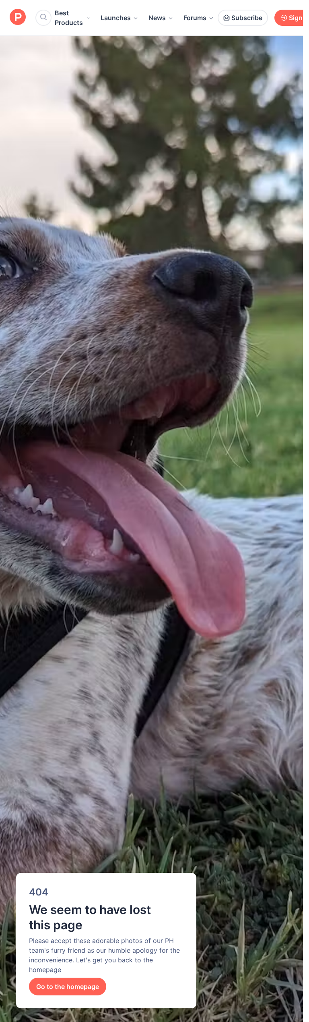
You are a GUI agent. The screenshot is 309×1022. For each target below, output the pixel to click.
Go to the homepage (67, 987)
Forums (194, 18)
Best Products (69, 18)
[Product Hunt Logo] (18, 17)
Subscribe (246, 18)
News (157, 18)
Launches (116, 18)
